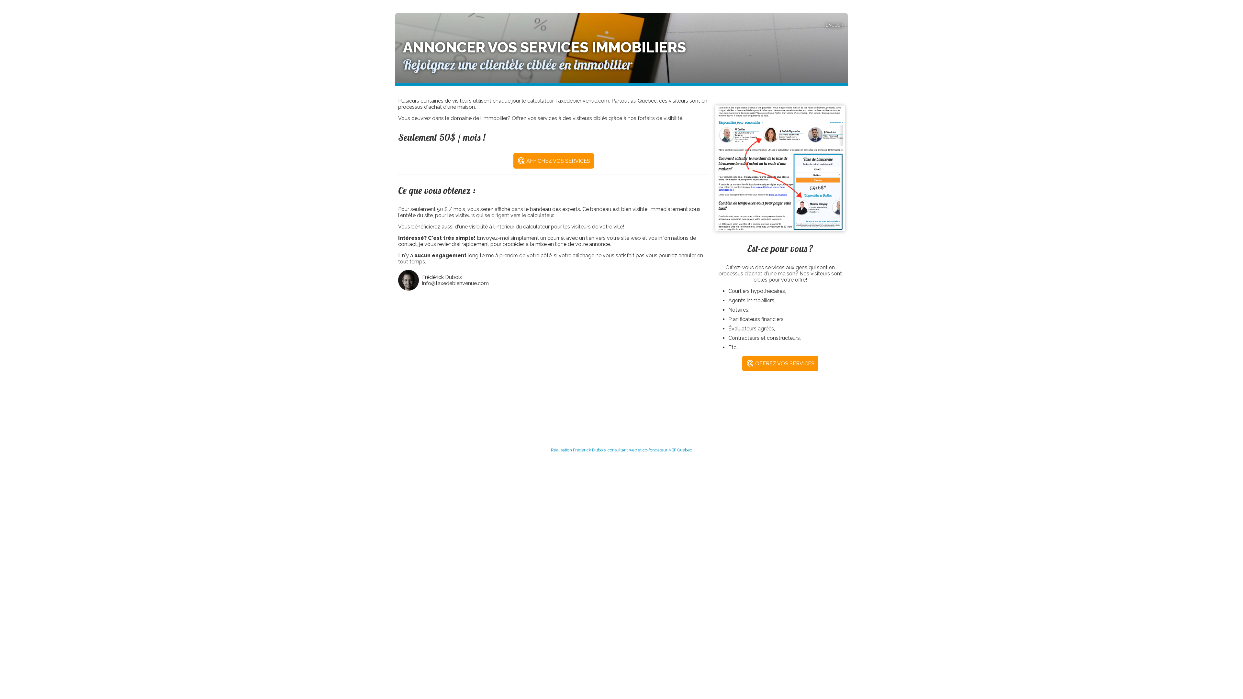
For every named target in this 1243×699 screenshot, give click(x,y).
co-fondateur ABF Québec (667, 450)
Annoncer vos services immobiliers (544, 47)
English (834, 25)
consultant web (622, 450)
